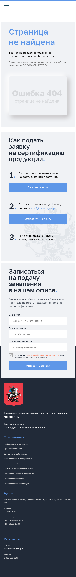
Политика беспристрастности (18, 468)
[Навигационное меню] (6, 6)
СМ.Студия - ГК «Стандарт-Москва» (24, 427)
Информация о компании (16, 444)
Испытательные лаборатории (18, 458)
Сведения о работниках (15, 454)
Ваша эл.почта (17, 328)
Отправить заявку (38, 365)
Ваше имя (14, 314)
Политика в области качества (18, 464)
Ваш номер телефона (21, 341)
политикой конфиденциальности (43, 355)
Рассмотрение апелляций (16, 483)
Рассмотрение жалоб (14, 478)
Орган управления (13, 448)
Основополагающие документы (19, 474)
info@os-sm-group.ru (44, 208)
